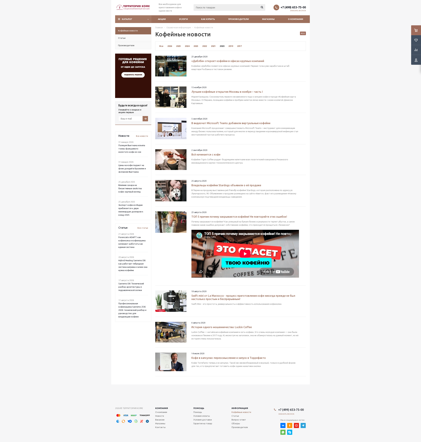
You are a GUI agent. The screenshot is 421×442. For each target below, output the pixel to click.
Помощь (198, 408)
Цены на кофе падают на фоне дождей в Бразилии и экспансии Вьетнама (132, 168)
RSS (303, 33)
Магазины (268, 19)
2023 (196, 46)
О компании (295, 19)
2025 (178, 46)
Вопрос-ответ (239, 419)
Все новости (142, 136)
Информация (240, 408)
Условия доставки (202, 419)
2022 (204, 46)
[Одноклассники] (289, 425)
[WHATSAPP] (282, 432)
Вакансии (159, 419)
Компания (161, 408)
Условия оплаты (201, 416)
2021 (213, 46)
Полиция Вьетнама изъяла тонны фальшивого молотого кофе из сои (131, 148)
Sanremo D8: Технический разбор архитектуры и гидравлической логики (131, 286)
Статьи (235, 416)
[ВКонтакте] (282, 425)
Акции (162, 19)
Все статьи (142, 228)
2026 (169, 46)
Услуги (183, 19)
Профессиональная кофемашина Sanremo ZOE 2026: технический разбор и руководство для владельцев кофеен (132, 310)
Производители (238, 19)
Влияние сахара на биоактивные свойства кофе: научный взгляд (130, 188)
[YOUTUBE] (296, 425)
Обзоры (236, 423)
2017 (239, 46)
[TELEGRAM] (303, 425)
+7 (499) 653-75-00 (293, 7)
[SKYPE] (289, 432)
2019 (230, 46)
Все (161, 46)
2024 (187, 46)
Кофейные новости (241, 412)
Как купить (208, 19)
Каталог (127, 19)
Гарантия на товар (202, 423)
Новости (159, 416)
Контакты (160, 427)
